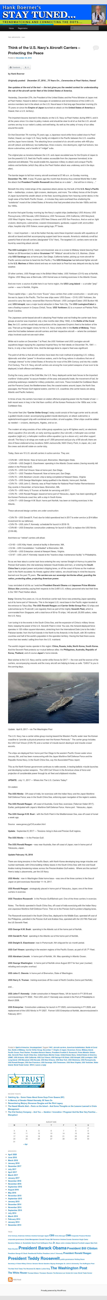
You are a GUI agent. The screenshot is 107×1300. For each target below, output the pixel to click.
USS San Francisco (32, 1062)
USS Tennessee (59, 1062)
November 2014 (14, 1207)
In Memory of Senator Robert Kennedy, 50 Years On (30, 1100)
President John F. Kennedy (53, 1253)
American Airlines (24, 1236)
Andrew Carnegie (37, 1236)
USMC (10, 1057)
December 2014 (14, 1204)
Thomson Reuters (46, 1273)
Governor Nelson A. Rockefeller (19, 1243)
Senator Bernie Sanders (41, 1263)
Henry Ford (36, 1243)
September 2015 (15, 1198)
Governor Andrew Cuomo (62, 1239)
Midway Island (87, 1050)
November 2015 (14, 1195)
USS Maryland (23, 1060)
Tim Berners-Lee (59, 1273)
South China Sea (30, 1055)
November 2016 (14, 1183)
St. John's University (71, 1263)
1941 (51, 1047)
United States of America (87, 1055)
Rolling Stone (80, 1259)
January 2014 (13, 1222)
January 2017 (13, 1178)
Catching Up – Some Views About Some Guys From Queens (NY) (36, 1097)
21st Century (12, 1236)
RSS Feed (17, 1279)
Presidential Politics (35, 1253)
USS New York (61, 1060)
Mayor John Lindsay (63, 1243)
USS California (30, 1057)
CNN (68, 1235)
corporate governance (16, 1239)
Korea (78, 1050)
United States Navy (68, 1055)
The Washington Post (69, 1267)
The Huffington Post (87, 1263)
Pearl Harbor (25, 1052)
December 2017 (14, 1166)
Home (11, 28)
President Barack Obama (41, 1052)
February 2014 (14, 1219)
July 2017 (12, 1169)
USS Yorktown (87, 1062)
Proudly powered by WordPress (53, 1290)
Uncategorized (35, 1047)
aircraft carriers (60, 1047)
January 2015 (13, 1201)
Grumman (71, 1050)
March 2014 (13, 1216)
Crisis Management (32, 1239)
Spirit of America (22, 1047)
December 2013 (14, 1225)
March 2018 (13, 1160)
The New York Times (15, 1269)
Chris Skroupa (60, 1236)
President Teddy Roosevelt (34, 1258)
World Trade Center (21, 1065)
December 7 (48, 1050)
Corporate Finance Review (81, 1236)
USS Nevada (35, 1060)
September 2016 (15, 1186)
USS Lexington (87, 1057)
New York (94, 1243)
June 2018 (12, 1157)
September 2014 (15, 1210)
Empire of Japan (60, 1050)
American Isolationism (76, 1047)
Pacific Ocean (13, 1052)
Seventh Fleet (17, 1055)
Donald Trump (44, 1239)
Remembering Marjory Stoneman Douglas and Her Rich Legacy (35, 1103)
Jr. (54, 1242)
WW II (32, 1065)
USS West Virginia (73, 1062)
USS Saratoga (46, 1062)
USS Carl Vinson (43, 1057)
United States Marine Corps (49, 1055)
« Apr (25, 1144)
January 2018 (13, 1163)
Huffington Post (46, 1243)
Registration (23, 28)
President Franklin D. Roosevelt (64, 1052)
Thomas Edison (33, 1273)
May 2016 (12, 1192)
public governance (67, 1259)
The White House (17, 1272)
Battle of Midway (18, 1050)
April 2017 (12, 1172)
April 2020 (12, 1154)
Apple (46, 1236)
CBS (51, 1235)
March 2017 (13, 1175)
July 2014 (12, 1213)
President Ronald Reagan (77, 1253)
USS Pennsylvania (88, 1060)
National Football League (80, 1243)
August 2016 (13, 1189)
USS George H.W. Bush (60, 1057)
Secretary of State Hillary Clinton (20, 1263)
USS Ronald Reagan (16, 1062)
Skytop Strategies (56, 1263)
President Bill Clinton (82, 1248)
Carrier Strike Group (34, 1050)
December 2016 (14, 1181)
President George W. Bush (17, 1253)
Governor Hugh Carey (80, 1239)
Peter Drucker (13, 1249)
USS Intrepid (75, 1057)
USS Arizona (19, 1057)
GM (51, 1239)
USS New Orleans (48, 1060)
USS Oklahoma (74, 1060)
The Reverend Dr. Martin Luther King (36, 1269)
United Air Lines (71, 1273)
